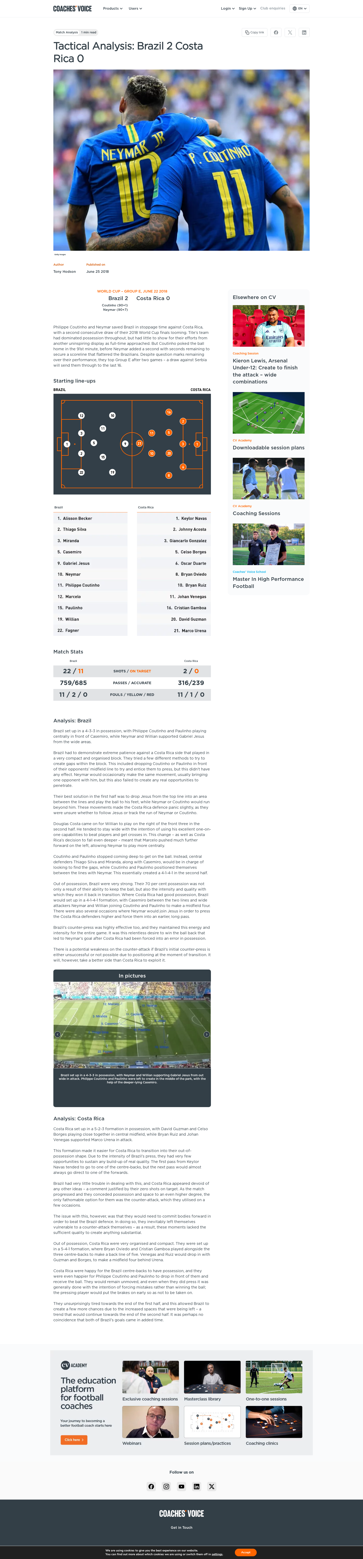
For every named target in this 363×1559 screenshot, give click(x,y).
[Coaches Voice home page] (74, 9)
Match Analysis (67, 32)
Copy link (257, 32)
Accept (245, 1552)
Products (111, 8)
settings (217, 1554)
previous (57, 1034)
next (207, 1034)
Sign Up (245, 8)
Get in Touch (181, 1527)
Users (133, 8)
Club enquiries (272, 8)
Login (226, 8)
